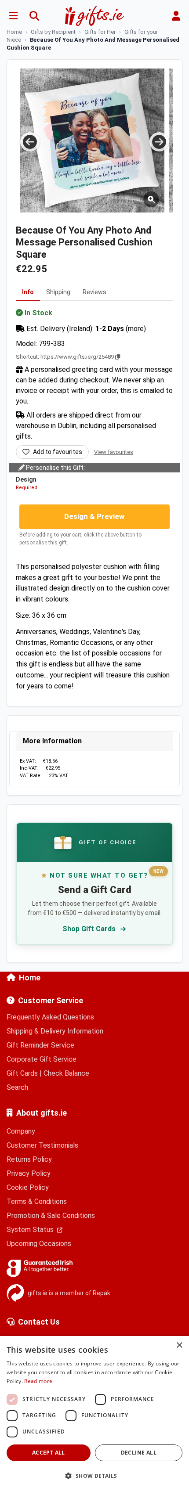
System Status (31, 1229)
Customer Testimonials (42, 1145)
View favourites (113, 452)
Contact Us (39, 1321)
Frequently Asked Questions (50, 1017)
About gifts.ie (41, 1112)
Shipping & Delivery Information (55, 1031)
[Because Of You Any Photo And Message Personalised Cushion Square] (92, 140)
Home (29, 977)
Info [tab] (28, 291)
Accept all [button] (48, 1452)
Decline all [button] (138, 1452)
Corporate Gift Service (41, 1059)
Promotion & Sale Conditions (51, 1215)
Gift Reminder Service (40, 1045)
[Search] (34, 15)
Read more (38, 1381)
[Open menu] (13, 15)
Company (21, 1131)
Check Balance (66, 1073)
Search (17, 1087)
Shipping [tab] (58, 291)
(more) (136, 328)
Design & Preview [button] (94, 516)
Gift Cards (22, 1073)
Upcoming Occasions (39, 1243)
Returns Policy (29, 1159)
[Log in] (175, 15)
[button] (94, 1475)
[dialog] (94, 1413)
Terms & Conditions (37, 1201)
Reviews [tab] (94, 291)
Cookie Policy (28, 1187)
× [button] (179, 1345)
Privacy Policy (29, 1173)
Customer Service (50, 1000)
